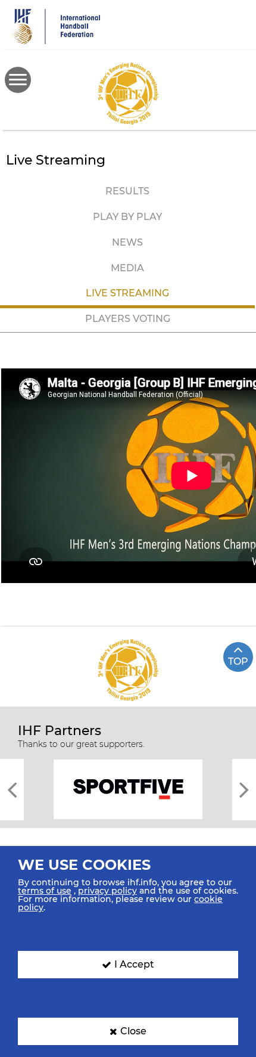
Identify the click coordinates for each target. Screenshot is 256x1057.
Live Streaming (127, 293)
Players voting (127, 318)
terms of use (44, 890)
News (127, 242)
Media (127, 268)
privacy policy (107, 890)
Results (127, 191)
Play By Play (127, 216)
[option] (128, 788)
